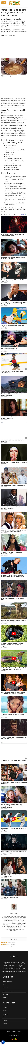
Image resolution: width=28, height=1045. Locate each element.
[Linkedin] (11, 939)
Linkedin (5, 1020)
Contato (5, 984)
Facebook (5, 1007)
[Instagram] (16, 939)
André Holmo (4, 35)
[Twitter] (15, 939)
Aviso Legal (5, 994)
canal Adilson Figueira (7, 103)
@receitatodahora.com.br (15, 208)
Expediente (5, 988)
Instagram (5, 1014)
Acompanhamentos (15, 29)
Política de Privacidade (8, 991)
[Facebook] (13, 939)
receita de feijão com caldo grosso (8, 946)
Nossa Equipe (6, 997)
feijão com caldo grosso (11, 944)
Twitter (4, 1010)
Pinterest (5, 1023)
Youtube (5, 1017)
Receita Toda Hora (5, 29)
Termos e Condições (7, 981)
